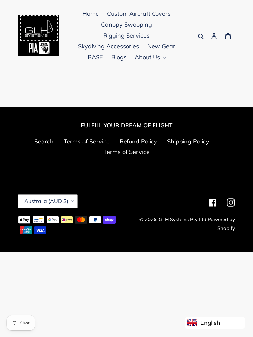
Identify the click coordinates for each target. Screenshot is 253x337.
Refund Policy (138, 141)
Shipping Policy (188, 141)
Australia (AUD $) (46, 201)
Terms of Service (87, 141)
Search (44, 141)
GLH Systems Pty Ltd (183, 219)
